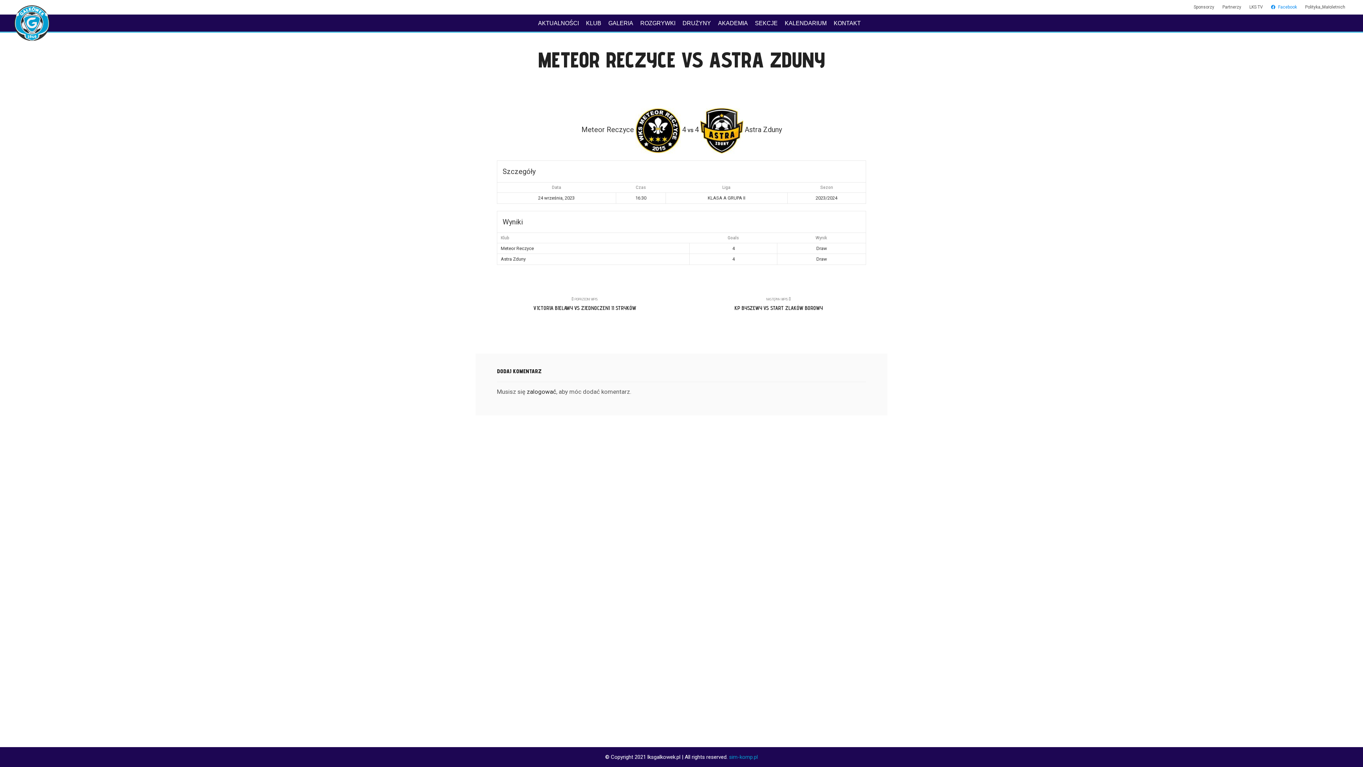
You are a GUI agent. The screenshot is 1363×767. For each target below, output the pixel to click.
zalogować (541, 391)
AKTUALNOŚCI (558, 23)
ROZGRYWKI (657, 23)
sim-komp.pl (743, 757)
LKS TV (1256, 7)
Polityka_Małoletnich (1325, 7)
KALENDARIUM (806, 23)
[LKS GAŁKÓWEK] (32, 23)
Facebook (1287, 7)
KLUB (593, 23)
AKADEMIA (733, 23)
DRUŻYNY (697, 23)
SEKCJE (766, 23)
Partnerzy (1231, 7)
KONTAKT (847, 23)
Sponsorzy (1204, 7)
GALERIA (620, 23)
